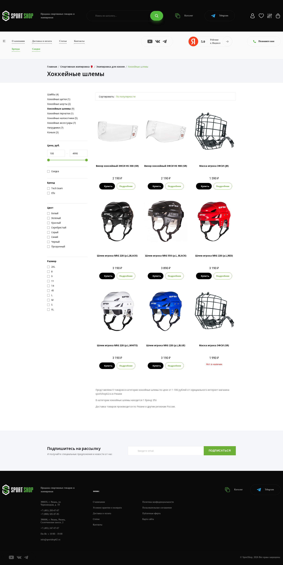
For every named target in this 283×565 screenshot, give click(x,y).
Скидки (36, 49)
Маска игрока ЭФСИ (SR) (214, 345)
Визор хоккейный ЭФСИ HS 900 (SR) (165, 165)
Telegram (223, 15)
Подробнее (125, 186)
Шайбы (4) (53, 94)
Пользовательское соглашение (157, 507)
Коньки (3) (53, 132)
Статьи (63, 41)
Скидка (55, 171)
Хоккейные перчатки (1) (60, 113)
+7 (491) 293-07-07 (50, 510)
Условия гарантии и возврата (107, 507)
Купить (108, 186)
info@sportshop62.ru (50, 539)
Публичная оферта (151, 513)
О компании (18, 41)
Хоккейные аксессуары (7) (61, 122)
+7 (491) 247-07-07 (50, 528)
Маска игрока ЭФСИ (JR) (214, 165)
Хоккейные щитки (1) (58, 99)
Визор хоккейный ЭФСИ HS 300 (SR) (117, 165)
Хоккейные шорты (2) (59, 103)
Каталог (188, 15)
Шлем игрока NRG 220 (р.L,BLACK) (117, 255)
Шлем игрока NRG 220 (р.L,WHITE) (117, 345)
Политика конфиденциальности (158, 502)
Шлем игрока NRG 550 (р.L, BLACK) (165, 255)
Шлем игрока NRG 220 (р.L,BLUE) (165, 345)
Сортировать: (106, 96)
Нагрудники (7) (55, 127)
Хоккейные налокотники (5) (62, 118)
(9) (60, 108)
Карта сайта (148, 519)
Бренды (16, 49)
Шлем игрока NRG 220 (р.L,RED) (214, 255)
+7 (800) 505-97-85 (50, 514)
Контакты (79, 41)
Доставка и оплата (42, 41)
